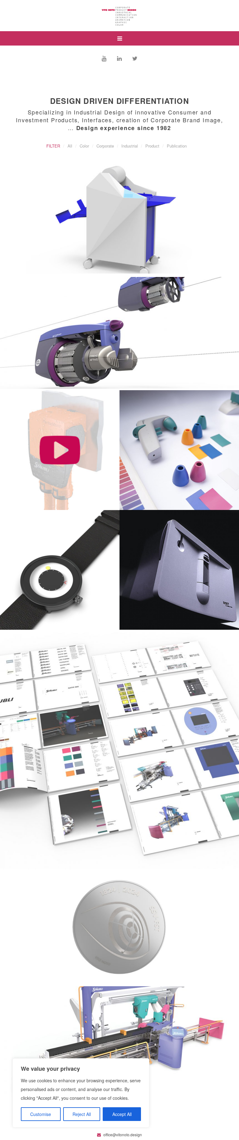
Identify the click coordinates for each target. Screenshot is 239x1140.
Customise (40, 1114)
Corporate (105, 146)
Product (152, 146)
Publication (177, 146)
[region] (80, 1093)
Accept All (122, 1114)
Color (84, 146)
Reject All (82, 1114)
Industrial (129, 146)
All (70, 146)
